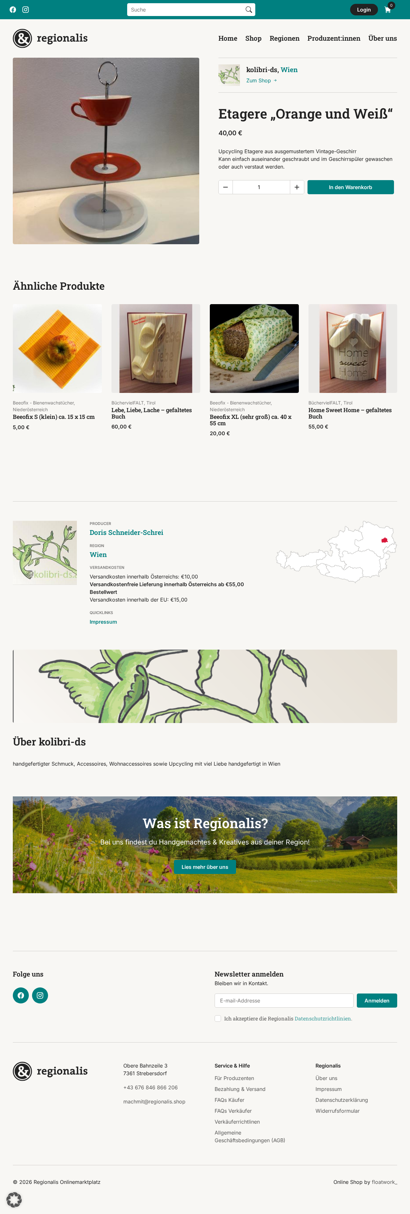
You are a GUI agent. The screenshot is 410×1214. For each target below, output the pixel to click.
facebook (12, 9)
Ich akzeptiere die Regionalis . (288, 1018)
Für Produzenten (234, 1078)
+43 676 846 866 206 (150, 1087)
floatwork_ (384, 1182)
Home (227, 38)
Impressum (103, 622)
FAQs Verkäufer (233, 1111)
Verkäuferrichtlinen (237, 1121)
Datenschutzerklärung (342, 1100)
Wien (289, 69)
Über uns (382, 38)
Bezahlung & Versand (240, 1089)
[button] (14, 1200)
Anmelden (377, 1000)
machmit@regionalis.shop (154, 1101)
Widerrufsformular (338, 1111)
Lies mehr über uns (205, 867)
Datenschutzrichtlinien (323, 1018)
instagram (25, 9)
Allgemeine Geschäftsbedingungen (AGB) (250, 1136)
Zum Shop (259, 80)
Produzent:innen (334, 38)
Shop (253, 38)
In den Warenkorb (350, 187)
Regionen (284, 38)
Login (364, 9)
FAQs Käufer (229, 1100)
